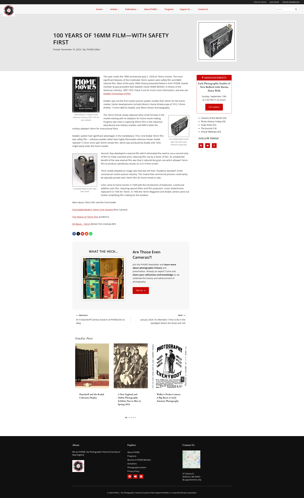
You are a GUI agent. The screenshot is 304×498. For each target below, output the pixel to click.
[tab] (126, 417)
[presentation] (92, 365)
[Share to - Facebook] (74, 234)
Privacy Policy (133, 471)
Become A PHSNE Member (139, 460)
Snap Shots (206, 124)
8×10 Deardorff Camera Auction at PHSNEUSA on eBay (100, 319)
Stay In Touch (260, 2)
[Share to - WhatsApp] (91, 234)
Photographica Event (136, 467)
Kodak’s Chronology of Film (117, 93)
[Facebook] (129, 476)
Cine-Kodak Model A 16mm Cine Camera (92, 209)
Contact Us (203, 9)
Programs (169, 9)
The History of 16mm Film (85, 216)
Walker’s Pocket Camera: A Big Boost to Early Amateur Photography (169, 397)
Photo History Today (211, 121)
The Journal (206, 128)
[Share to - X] (78, 234)
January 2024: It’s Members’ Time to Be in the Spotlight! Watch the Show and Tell (162, 319)
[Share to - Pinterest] (82, 234)
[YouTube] (135, 476)
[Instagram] (141, 476)
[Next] (182, 379)
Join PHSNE (274, 2)
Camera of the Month (211, 118)
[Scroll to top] (295, 494)
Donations (132, 463)
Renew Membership (291, 2)
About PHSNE (133, 452)
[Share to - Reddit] (86, 234)
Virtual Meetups (209, 131)
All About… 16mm (81, 224)
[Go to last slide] (79, 379)
